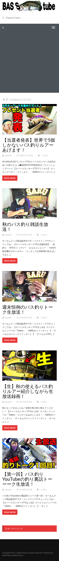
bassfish (8, 155)
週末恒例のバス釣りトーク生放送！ (27, 309)
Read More (10, 178)
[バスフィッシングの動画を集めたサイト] (29, 5)
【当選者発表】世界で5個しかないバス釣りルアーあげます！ (28, 144)
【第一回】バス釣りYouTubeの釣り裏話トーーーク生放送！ (27, 479)
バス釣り (44, 155)
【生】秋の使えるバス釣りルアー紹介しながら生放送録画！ (27, 391)
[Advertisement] (29, 62)
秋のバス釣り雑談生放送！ (25, 226)
